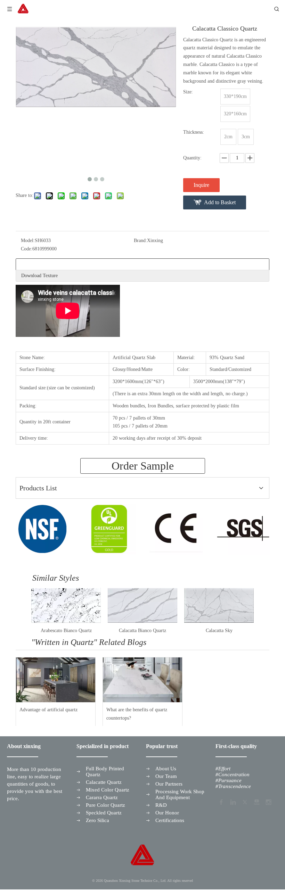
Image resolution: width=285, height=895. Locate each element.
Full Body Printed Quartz (105, 771)
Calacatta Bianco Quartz (142, 630)
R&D (161, 805)
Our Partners (168, 784)
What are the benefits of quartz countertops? (136, 714)
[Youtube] (256, 801)
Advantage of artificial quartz (48, 709)
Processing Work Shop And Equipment (179, 794)
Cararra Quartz (102, 797)
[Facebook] (221, 801)
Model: (28, 240)
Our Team (166, 776)
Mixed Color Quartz (107, 790)
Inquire (201, 185)
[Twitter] (244, 801)
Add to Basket (220, 202)
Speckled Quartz (104, 812)
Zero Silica (97, 820)
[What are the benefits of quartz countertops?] (142, 679)
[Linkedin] (232, 801)
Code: (26, 248)
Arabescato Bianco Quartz (66, 630)
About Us (165, 768)
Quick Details (34, 264)
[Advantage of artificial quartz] (55, 679)
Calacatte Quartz (104, 782)
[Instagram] (268, 801)
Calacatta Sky (219, 630)
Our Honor (167, 812)
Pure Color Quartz (105, 805)
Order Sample (143, 465)
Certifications (169, 820)
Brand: (140, 240)
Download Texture (39, 275)
